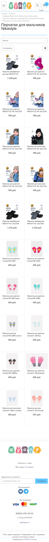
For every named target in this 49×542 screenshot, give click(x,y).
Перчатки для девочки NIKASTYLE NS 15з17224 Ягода (36, 74)
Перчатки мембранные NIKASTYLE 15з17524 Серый (35, 223)
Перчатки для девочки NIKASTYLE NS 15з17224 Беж (12, 186)
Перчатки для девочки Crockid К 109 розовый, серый (36, 373)
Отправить (41, 481)
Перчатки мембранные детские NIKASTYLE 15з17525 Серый (11, 74)
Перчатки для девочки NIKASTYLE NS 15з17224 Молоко (36, 111)
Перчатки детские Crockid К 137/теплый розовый (35, 410)
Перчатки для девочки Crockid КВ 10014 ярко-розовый (11, 298)
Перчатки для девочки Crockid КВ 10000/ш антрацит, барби (11, 373)
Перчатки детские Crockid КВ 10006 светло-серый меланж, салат (12, 335)
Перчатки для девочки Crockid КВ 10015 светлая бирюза (11, 261)
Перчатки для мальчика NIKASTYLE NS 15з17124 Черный (36, 149)
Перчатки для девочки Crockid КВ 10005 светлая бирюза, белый (36, 298)
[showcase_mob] (45, 48)
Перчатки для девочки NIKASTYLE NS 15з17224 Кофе (12, 149)
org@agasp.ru (24, 522)
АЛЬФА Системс (30, 539)
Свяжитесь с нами (25, 463)
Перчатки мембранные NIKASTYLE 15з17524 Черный (11, 223)
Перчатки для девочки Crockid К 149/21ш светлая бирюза (35, 335)
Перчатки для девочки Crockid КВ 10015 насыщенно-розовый (35, 261)
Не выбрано (29, 467)
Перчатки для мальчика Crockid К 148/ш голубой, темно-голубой (12, 410)
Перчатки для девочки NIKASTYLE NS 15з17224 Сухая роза (12, 111)
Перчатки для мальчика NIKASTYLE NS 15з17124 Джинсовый (36, 186)
